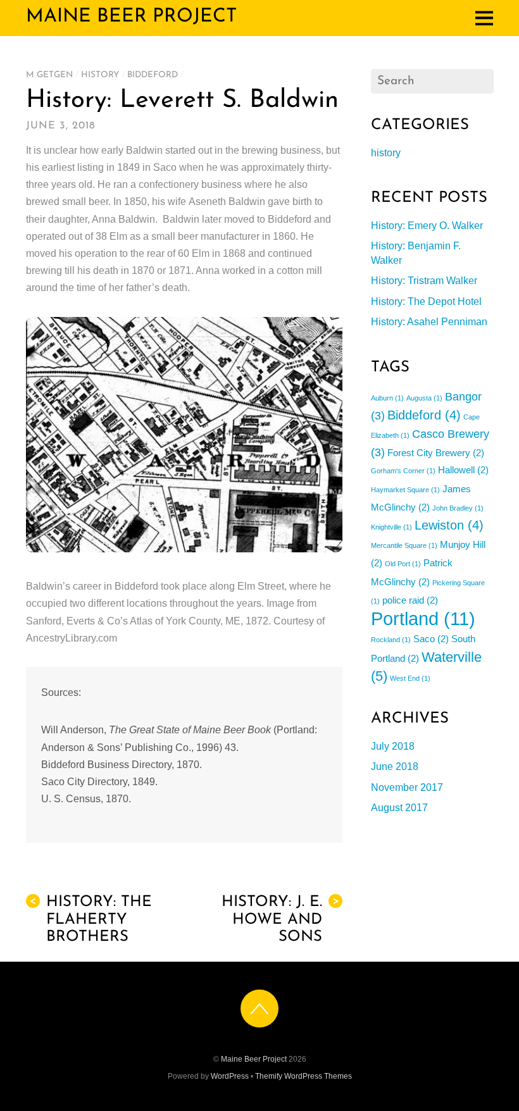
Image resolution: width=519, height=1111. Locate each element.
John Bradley (458, 508)
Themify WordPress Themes (303, 1076)
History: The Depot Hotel (426, 301)
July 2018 (393, 746)
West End (410, 678)
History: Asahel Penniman (429, 321)
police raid (410, 600)
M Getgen (49, 75)
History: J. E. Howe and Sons (280, 919)
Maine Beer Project (254, 1059)
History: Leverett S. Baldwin (182, 100)
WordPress (230, 1076)
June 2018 (394, 766)
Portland (423, 618)
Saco (431, 638)
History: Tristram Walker (424, 280)
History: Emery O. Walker (427, 225)
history (100, 75)
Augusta (424, 398)
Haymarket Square (405, 489)
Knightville (391, 527)
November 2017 (407, 787)
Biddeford (152, 75)
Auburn (387, 398)
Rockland (391, 639)
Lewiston (449, 525)
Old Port (403, 564)
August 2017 (399, 807)
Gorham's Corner (403, 471)
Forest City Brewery (435, 452)
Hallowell (463, 469)
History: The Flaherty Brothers (90, 919)
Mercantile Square (404, 545)
